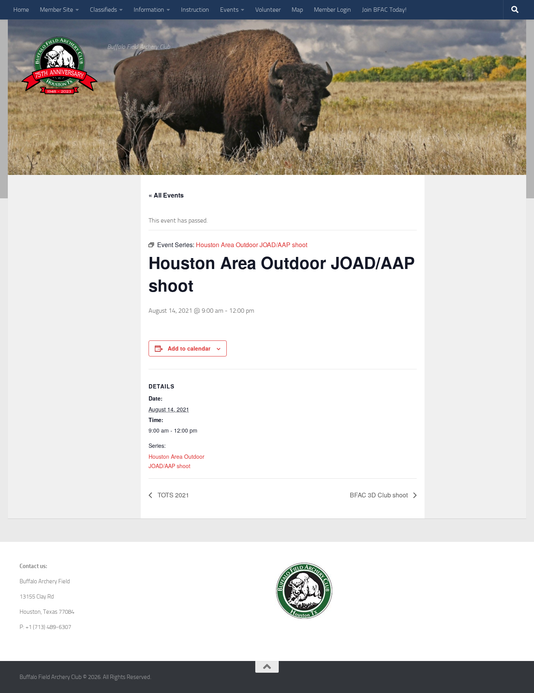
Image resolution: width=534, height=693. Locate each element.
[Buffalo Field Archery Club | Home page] (59, 65)
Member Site (56, 9)
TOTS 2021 (172, 494)
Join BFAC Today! (384, 9)
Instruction (195, 9)
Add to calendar (189, 348)
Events (229, 9)
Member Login (332, 9)
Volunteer (268, 9)
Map (297, 9)
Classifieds (103, 9)
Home (21, 9)
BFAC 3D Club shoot (379, 494)
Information (149, 9)
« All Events (166, 195)
